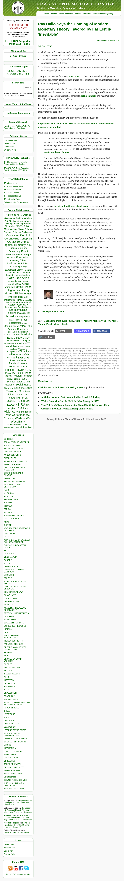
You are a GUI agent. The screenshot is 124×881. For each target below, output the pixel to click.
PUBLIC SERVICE (11, 708)
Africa (19, 215)
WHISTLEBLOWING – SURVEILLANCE (13, 637)
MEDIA (7, 563)
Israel (10, 316)
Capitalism (10, 229)
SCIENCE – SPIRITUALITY (15, 742)
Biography (10, 226)
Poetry (24, 366)
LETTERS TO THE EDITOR (15, 730)
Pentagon (14, 366)
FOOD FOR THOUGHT (13, 751)
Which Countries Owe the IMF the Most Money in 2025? (70, 401)
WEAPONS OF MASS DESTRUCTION (13, 486)
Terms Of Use (9, 848)
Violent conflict (24, 412)
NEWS (6, 522)
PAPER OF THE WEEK (13, 452)
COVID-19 (13, 241)
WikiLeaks (9, 427)
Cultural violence (18, 248)
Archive (54, 14)
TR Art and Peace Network (15, 186)
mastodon (83, 331)
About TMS (87, 14)
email (62, 331)
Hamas (18, 286)
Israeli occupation (18, 321)
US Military (22, 408)
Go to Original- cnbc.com (51, 311)
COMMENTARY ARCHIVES (15, 780)
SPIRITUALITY (10, 755)
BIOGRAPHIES (10, 458)
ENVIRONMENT (10, 620)
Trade (65, 324)
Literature (12, 332)
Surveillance (23, 394)
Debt (58, 320)
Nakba (20, 343)
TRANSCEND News (12, 445)
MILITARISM (9, 493)
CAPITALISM (9, 616)
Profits (28, 370)
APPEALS (8, 578)
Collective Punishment (22, 232)
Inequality (27, 300)
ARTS (6, 677)
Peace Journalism (66, 14)
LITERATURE (9, 714)
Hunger (27, 293)
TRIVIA (7, 711)
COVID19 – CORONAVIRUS (15, 739)
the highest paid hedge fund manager (73, 206)
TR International (10, 183)
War (8, 415)
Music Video (10, 344)
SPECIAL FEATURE (12, 667)
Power (19, 369)
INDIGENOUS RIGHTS (13, 641)
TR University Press (12, 199)
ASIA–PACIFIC (10, 534)
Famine (27, 270)
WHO (26, 424)
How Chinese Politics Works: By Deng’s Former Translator (17, 127)
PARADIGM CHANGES (13, 644)
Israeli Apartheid (22, 316)
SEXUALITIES (10, 727)
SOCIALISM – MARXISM (14, 623)
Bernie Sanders (88, 95)
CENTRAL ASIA (10, 557)
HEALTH (7, 632)
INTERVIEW (9, 680)
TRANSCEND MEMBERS (14, 481)
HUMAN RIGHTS (11, 500)
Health (27, 287)
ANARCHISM (9, 696)
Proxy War (10, 373)
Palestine (22, 357)
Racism (8, 375)
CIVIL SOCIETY (10, 721)
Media (19, 334)
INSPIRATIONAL (11, 748)
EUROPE (8, 560)
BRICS (19, 226)
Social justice (23, 384)
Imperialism (15, 296)
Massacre (9, 334)
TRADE (7, 690)
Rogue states (13, 379)
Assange (9, 223)
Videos (78, 14)
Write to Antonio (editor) (103, 14)
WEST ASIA (8, 605)
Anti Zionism (10, 221)
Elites (23, 260)
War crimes (18, 414)
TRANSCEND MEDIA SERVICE (75, 4)
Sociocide (8, 388)
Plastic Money (53, 324)
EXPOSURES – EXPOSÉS (15, 626)
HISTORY (8, 629)
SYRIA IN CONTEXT (12, 598)
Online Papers (10, 144)
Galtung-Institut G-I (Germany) (16, 202)
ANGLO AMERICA (11, 519)
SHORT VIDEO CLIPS (13, 774)
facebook (102, 331)
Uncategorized (10, 777)
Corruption (26, 238)
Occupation (11, 351)
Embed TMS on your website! (18, 874)
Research (27, 376)
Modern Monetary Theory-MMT (101, 320)
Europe (24, 267)
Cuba (29, 245)
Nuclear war (25, 346)
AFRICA (7, 509)
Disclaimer (8, 851)
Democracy (14, 251)
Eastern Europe (23, 254)
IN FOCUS (8, 506)
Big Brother (25, 223)
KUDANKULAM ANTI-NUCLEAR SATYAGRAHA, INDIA (17, 703)
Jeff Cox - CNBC (45, 46)
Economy (14, 260)
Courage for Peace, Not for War (17, 832)
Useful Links (9, 845)
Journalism (10, 326)
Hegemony (13, 290)
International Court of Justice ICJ (19, 303)
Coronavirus (11, 238)
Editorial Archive (10, 140)
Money (41, 324)
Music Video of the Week (14, 789)
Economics (22, 257)
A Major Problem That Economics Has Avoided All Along (71, 397)
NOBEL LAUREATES (12, 464)
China (21, 229)
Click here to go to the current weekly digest (60, 387)
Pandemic (14, 363)
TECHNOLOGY (10, 503)
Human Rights (14, 293)
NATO (28, 343)
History (25, 290)
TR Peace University (12, 189)
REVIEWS (8, 653)
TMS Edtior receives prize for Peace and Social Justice (16, 163)
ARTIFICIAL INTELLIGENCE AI (16, 613)
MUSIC (7, 717)
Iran (28, 313)
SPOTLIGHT (9, 575)
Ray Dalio (74, 76)
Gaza (11, 278)
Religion (17, 375)
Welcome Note (10, 150)
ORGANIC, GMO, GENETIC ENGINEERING (15, 648)
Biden (17, 223)
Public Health (23, 373)
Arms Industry (24, 221)
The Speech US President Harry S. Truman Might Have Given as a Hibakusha (18, 810)
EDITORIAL (8, 439)
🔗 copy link (45, 337)
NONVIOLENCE (10, 478)
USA (21, 405)
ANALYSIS (8, 496)
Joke (24, 323)
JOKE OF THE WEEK (12, 764)
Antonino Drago (10, 815)
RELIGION (8, 671)
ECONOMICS (9, 687)
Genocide (22, 278)
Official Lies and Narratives (19, 352)
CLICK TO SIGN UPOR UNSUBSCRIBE (18, 72)
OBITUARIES (9, 761)
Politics (10, 369)
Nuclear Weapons (18, 349)
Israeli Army (14, 320)
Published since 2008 (94, 419)
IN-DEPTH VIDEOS (12, 770)
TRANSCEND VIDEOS (13, 449)
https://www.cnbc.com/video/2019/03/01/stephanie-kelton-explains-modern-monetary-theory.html (76, 125)
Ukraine (11, 400)
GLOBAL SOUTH (11, 566)
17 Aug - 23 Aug (18, 56)
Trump (20, 397)
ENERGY (8, 537)
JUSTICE (7, 525)
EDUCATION (9, 554)
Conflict (25, 235)
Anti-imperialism (24, 218)
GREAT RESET (10, 683)
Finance (17, 272)
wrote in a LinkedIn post (56, 152)
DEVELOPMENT (11, 693)
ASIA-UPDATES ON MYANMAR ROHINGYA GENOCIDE (17, 541)
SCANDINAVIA (10, 595)
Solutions (19, 388)
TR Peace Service (11, 193)
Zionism (27, 427)
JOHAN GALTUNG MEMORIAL (16, 442)
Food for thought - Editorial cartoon (18, 273)
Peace (24, 363)
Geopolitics (14, 283)
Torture (11, 397)
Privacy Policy (9, 854)
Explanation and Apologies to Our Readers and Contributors (18, 803)
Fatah (9, 273)
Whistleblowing (14, 424)
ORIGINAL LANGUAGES (14, 767)
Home (46, 14)
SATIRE (7, 656)
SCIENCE (8, 664)
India (26, 297)
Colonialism (12, 235)
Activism (11, 214)
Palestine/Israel (18, 360)
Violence (9, 411)
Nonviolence (12, 346)
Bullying (27, 226)
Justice (21, 326)
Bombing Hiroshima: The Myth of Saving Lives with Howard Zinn (17, 825)
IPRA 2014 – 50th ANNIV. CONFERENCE (14, 784)
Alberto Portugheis (11, 823)
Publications (9, 147)
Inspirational (12, 302)
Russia (25, 378)
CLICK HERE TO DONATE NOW (18, 26)
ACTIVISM (8, 512)
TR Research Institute (13, 196)
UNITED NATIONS (11, 602)
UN (18, 401)
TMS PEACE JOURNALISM (15, 461)
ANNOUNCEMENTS (12, 455)
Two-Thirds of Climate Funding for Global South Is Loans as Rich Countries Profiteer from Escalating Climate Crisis (75, 406)
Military (17, 337)
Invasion (21, 313)
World (18, 427)
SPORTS (7, 745)
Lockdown (23, 332)
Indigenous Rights (13, 300)
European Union (14, 269)
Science (11, 381)
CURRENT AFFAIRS (12, 724)
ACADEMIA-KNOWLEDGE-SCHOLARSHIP (15, 609)
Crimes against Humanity (17, 243)
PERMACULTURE (11, 699)
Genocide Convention (18, 281)
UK (26, 397)
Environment (14, 263)
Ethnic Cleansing (19, 265)
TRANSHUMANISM (12, 674)
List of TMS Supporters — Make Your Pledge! (18, 42)
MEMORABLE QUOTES (14, 515)
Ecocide (11, 257)
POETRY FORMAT (11, 758)
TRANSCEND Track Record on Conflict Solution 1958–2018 (16, 169)
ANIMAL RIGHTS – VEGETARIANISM (12, 734)
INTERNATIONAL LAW (13, 592)
